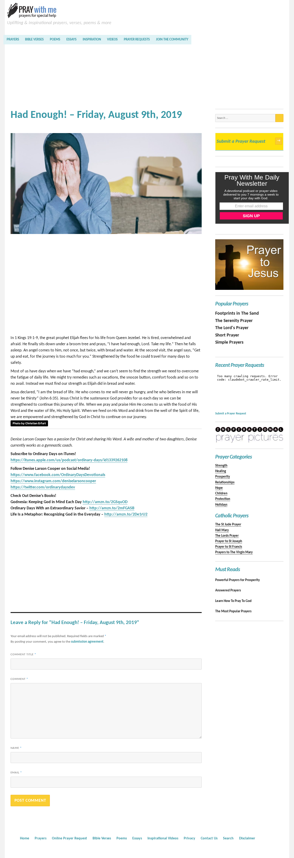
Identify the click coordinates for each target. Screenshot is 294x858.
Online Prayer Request (69, 838)
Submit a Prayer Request (248, 141)
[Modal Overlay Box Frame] (252, 198)
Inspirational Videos (162, 838)
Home (24, 838)
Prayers (13, 39)
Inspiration (92, 39)
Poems (55, 39)
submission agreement (87, 642)
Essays (71, 39)
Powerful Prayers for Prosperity (237, 580)
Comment (19, 679)
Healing (220, 471)
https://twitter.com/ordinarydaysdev (43, 487)
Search (228, 838)
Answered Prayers (228, 590)
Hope (219, 488)
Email (16, 772)
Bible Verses (34, 39)
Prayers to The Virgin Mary (234, 552)
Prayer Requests (137, 39)
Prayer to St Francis (228, 547)
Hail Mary (222, 530)
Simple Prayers (229, 342)
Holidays (221, 505)
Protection (222, 499)
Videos (112, 39)
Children (221, 493)
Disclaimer (247, 838)
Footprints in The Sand (237, 313)
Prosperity (222, 477)
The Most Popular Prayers (233, 611)
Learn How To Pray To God (233, 601)
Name (16, 748)
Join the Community (172, 39)
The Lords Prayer (227, 536)
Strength (221, 465)
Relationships (225, 482)
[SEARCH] (279, 118)
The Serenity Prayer (234, 321)
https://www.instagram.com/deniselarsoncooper (53, 481)
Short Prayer (227, 335)
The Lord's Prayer (232, 328)
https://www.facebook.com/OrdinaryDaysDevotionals (58, 475)
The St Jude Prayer (228, 524)
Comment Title (23, 654)
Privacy (189, 838)
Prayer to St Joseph (228, 541)
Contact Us (209, 838)
